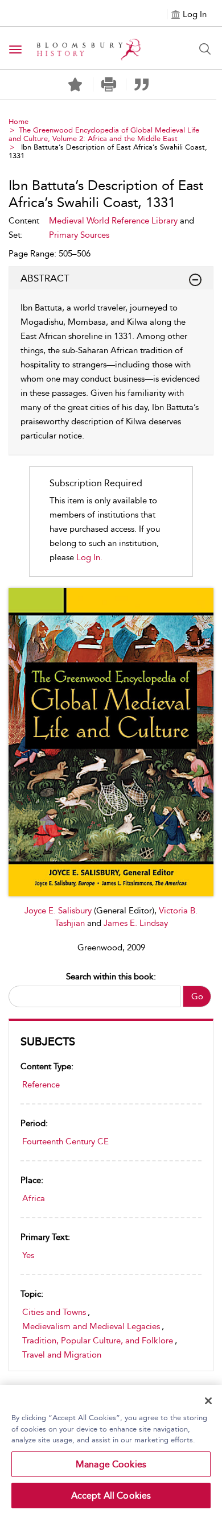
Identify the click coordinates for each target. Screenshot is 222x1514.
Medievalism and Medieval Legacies (91, 1326)
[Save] (75, 85)
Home (18, 121)
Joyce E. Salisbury (59, 910)
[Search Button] (205, 49)
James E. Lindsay (136, 923)
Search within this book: (111, 976)
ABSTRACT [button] (44, 278)
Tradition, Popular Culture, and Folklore (97, 1340)
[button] (108, 84)
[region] (111, 1449)
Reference (41, 1084)
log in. (89, 557)
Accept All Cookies (111, 1495)
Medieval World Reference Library (113, 221)
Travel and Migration (61, 1355)
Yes (28, 1255)
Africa (33, 1198)
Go (197, 996)
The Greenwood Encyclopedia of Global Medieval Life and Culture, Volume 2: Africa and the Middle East (104, 134)
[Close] (208, 1400)
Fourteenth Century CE (65, 1141)
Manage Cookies (111, 1464)
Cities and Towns (54, 1312)
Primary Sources (79, 235)
